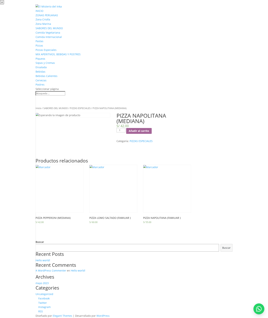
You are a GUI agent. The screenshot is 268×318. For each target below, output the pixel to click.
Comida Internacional (49, 37)
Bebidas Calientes (46, 76)
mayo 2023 (42, 283)
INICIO (39, 11)
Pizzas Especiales (46, 50)
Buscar (40, 242)
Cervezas (41, 80)
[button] (258, 308)
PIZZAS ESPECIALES (80, 108)
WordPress (103, 315)
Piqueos (40, 58)
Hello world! (43, 260)
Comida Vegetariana (48, 32)
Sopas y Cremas (45, 63)
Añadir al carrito (139, 131)
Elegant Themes (62, 315)
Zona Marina (43, 24)
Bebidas (40, 71)
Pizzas (39, 45)
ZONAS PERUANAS (47, 15)
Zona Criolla (43, 19)
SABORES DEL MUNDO (49, 28)
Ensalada (41, 67)
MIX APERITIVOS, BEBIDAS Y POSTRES (58, 54)
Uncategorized (44, 294)
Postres (40, 84)
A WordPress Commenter (51, 270)
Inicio (38, 108)
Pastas (39, 41)
